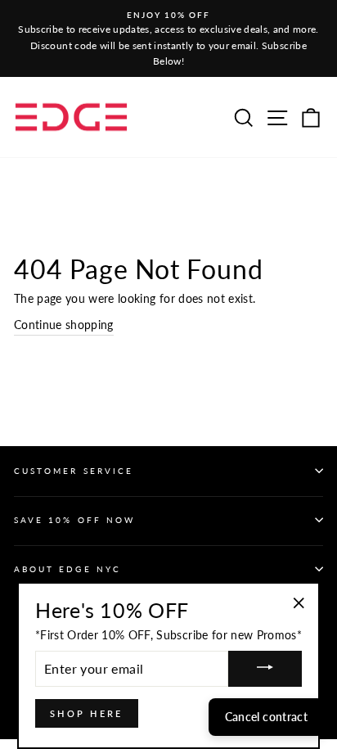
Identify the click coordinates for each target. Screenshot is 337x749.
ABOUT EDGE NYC (67, 569)
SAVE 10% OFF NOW (74, 520)
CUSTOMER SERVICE (73, 471)
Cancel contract (266, 717)
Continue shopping (64, 325)
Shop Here (87, 713)
